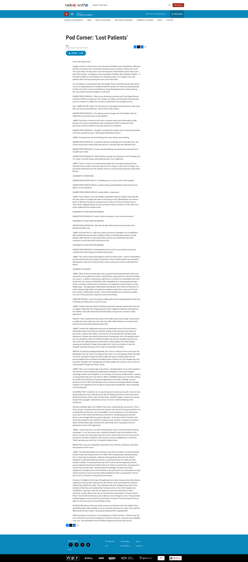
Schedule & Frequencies (73, 20)
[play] (66, 14)
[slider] (75, 14)
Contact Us (139, 546)
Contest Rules (125, 541)
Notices (138, 541)
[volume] (72, 14)
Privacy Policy (125, 546)
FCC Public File (109, 541)
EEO (106, 546)
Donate (179, 5)
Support (170, 20)
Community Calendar (145, 20)
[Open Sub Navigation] (84, 20)
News (89, 20)
